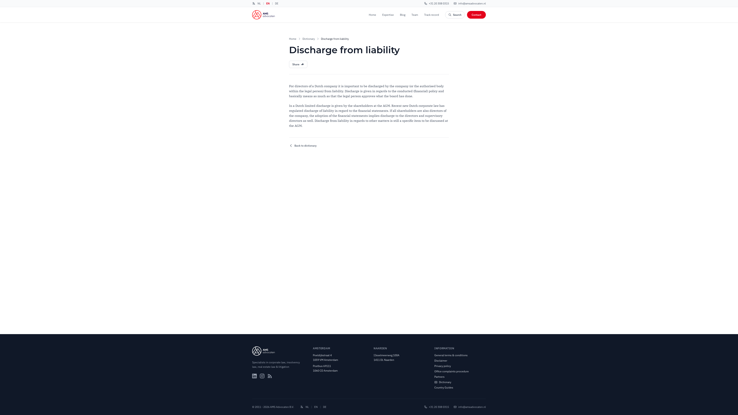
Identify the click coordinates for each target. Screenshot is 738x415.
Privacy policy (442, 366)
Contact (476, 15)
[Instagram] (262, 376)
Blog (402, 15)
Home (372, 15)
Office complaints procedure (451, 371)
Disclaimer (440, 360)
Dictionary (309, 39)
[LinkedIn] (254, 376)
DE (276, 3)
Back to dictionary (305, 145)
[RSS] (270, 376)
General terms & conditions (451, 355)
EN (268, 3)
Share (295, 64)
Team (414, 15)
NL (259, 3)
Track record (431, 15)
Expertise (388, 15)
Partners (439, 376)
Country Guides (443, 387)
